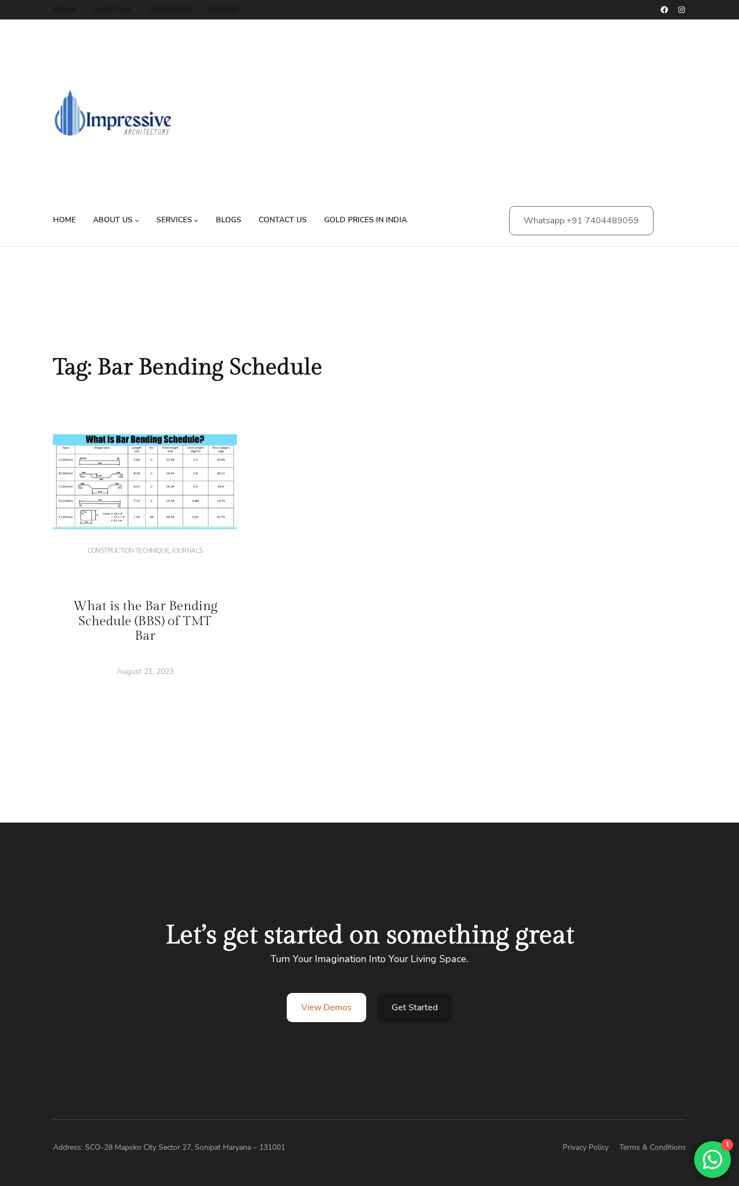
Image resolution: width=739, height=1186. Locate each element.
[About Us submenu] (137, 220)
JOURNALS (186, 550)
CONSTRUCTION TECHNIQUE (128, 550)
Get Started (415, 1007)
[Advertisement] (469, 119)
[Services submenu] (196, 220)
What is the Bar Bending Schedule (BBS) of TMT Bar (145, 621)
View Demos (326, 1007)
